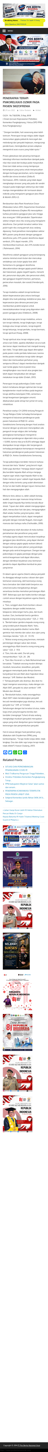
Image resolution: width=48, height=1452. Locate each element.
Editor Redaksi (25, 110)
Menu (10, 31)
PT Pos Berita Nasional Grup (29, 1445)
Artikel (38, 110)
